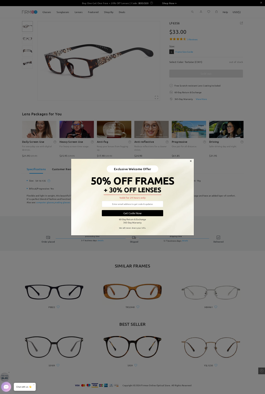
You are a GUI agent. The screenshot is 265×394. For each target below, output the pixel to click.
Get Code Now (132, 213)
